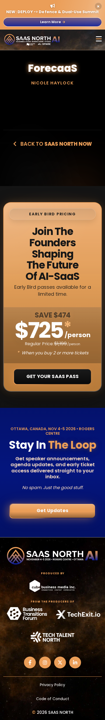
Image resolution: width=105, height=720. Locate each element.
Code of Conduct (52, 698)
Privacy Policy (52, 684)
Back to (55, 144)
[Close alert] (98, 6)
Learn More (50, 21)
